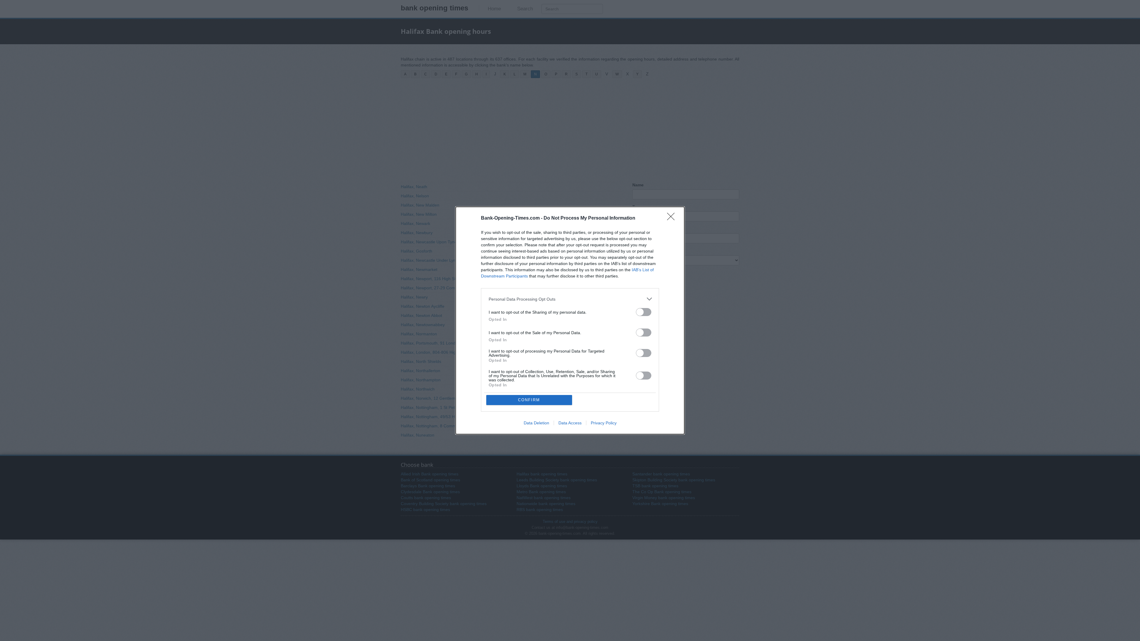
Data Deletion (536, 423)
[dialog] (570, 320)
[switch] (643, 312)
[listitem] (570, 299)
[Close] (672, 218)
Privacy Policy (604, 423)
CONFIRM (529, 400)
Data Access (570, 423)
